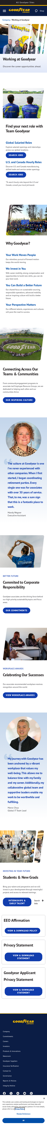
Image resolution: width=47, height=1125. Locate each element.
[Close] (44, 1098)
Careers (5, 1041)
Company (6, 20)
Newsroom (7, 1056)
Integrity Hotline (9, 1086)
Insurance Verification (11, 1066)
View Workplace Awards (20, 695)
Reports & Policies (9, 1081)
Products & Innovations (11, 1051)
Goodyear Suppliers (10, 1061)
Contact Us (7, 1071)
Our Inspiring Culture (19, 400)
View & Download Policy (22, 930)
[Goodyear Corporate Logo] (19, 11)
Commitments (8, 1036)
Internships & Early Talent (17, 902)
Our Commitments (16, 610)
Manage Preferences (23, 1114)
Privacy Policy (19, 1109)
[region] (23, 1110)
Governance (7, 1076)
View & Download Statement (23, 957)
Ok (23, 1120)
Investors (6, 1046)
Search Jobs (16, 155)
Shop (42, 11)
